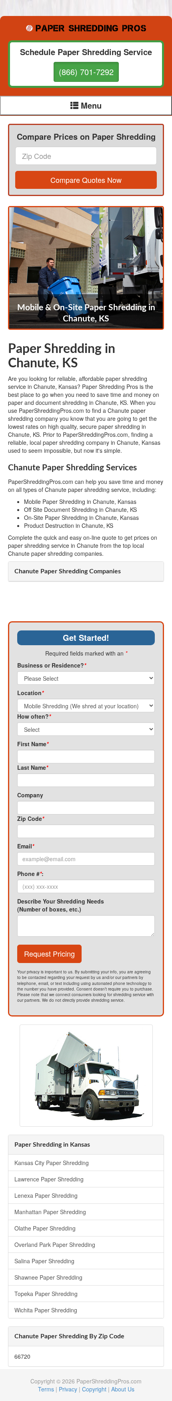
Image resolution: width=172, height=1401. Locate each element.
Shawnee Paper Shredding (48, 1277)
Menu (90, 105)
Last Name (32, 767)
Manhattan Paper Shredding (50, 1212)
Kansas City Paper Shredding (51, 1163)
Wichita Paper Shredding (45, 1310)
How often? (34, 716)
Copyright (94, 1389)
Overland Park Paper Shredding (54, 1244)
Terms (46, 1389)
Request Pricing (49, 953)
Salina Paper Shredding (44, 1261)
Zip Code (30, 818)
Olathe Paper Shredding (45, 1228)
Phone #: (30, 874)
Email (25, 846)
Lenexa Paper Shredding (46, 1195)
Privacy (68, 1389)
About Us (122, 1389)
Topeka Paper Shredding (46, 1294)
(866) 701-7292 (86, 71)
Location (30, 693)
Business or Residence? (51, 665)
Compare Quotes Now (86, 179)
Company (30, 795)
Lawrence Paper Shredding (49, 1179)
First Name (32, 744)
